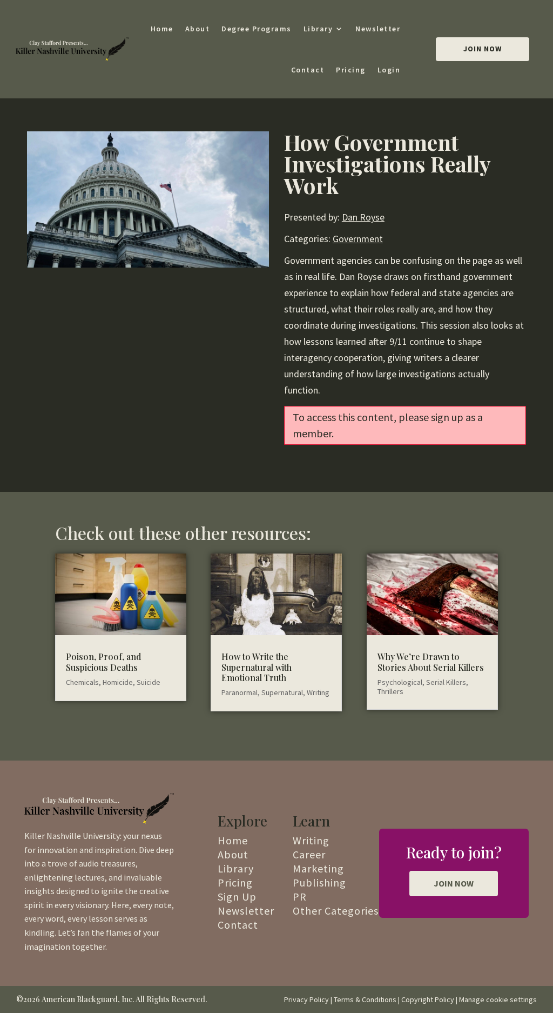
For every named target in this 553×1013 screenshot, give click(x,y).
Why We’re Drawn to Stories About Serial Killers (430, 661)
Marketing (318, 868)
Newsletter (377, 29)
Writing (318, 692)
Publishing (319, 882)
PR (300, 896)
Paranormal (239, 692)
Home (162, 29)
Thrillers (390, 691)
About (197, 29)
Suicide (148, 682)
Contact (308, 70)
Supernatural (282, 692)
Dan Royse (363, 217)
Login (389, 70)
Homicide (118, 682)
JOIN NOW (454, 883)
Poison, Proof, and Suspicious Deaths (103, 661)
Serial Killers (446, 682)
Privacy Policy (306, 999)
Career (309, 854)
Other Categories (336, 910)
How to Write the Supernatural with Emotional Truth (256, 667)
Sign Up (237, 896)
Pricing (351, 70)
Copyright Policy (427, 999)
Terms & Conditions (365, 999)
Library (318, 29)
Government (358, 238)
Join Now (482, 49)
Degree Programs (256, 29)
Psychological (399, 682)
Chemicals (82, 682)
